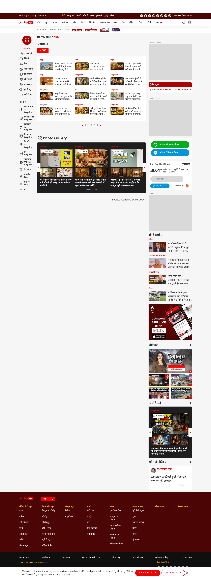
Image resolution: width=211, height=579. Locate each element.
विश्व (21, 528)
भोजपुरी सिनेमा (48, 534)
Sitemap (116, 558)
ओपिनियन (28, 94)
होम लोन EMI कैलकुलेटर (28, 145)
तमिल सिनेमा (47, 545)
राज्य (55, 22)
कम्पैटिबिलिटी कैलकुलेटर (29, 118)
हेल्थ (134, 528)
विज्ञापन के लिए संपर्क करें (183, 16)
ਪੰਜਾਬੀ (85, 15)
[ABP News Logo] (26, 22)
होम (38, 22)
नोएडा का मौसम (116, 543)
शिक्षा (140, 22)
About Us (24, 558)
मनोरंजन (65, 22)
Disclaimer (137, 558)
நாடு (106, 15)
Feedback (45, 558)
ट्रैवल (134, 516)
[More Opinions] (189, 462)
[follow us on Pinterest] (161, 16)
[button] (27, 43)
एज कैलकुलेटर (28, 153)
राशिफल (90, 510)
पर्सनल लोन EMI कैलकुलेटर (28, 110)
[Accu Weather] (187, 186)
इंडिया (21, 516)
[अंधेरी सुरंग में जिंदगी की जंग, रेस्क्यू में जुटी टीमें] (159, 380)
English (70, 15)
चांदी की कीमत (27, 183)
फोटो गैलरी (28, 79)
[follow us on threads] (149, 16)
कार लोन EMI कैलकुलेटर (28, 127)
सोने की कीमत (27, 176)
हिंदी (63, 15)
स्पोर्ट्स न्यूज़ (69, 507)
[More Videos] (189, 345)
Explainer (42, 30)
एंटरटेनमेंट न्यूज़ (48, 507)
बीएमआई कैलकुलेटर (28, 136)
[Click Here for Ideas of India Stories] (104, 30)
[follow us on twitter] (141, 16)
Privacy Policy (162, 558)
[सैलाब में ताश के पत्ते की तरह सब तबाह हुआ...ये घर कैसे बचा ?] (181, 380)
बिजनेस (92, 22)
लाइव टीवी (28, 53)
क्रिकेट (67, 510)
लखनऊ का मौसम (114, 536)
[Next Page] (100, 125)
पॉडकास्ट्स (28, 84)
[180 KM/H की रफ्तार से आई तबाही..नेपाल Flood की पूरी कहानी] (170, 361)
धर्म (88, 522)
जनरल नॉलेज (138, 522)
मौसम (67, 30)
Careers (66, 558)
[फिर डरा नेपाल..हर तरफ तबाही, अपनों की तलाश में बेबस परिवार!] (181, 393)
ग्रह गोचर (91, 534)
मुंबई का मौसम (116, 510)
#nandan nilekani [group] (162, 89)
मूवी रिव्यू (27, 89)
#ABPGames (56, 30)
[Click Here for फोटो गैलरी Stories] (91, 29)
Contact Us (186, 558)
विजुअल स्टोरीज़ (49, 510)
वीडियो (26, 58)
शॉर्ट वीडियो (28, 69)
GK (115, 22)
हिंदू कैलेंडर (92, 528)
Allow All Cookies (147, 572)
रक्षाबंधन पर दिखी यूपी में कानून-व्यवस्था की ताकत (169, 479)
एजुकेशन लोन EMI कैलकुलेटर (28, 162)
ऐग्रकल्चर (136, 539)
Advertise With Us (91, 558)
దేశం (112, 15)
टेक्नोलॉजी (23, 534)
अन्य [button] (157, 22)
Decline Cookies (173, 572)
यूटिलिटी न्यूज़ (138, 510)
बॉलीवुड (45, 516)
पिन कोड (27, 169)
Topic (48, 37)
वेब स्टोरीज (28, 74)
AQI (25, 189)
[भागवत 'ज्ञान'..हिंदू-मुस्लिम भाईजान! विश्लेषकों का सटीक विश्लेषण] (159, 393)
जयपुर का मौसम (114, 518)
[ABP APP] (159, 330)
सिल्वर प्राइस (183, 507)
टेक (123, 22)
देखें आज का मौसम (160, 186)
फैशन (134, 534)
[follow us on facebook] (145, 16)
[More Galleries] (189, 403)
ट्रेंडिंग (131, 22)
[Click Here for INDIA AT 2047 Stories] (116, 30)
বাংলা (92, 15)
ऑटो (149, 22)
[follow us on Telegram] (166, 16)
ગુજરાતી (99, 15)
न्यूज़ (47, 22)
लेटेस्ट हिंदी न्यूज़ (25, 507)
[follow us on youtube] (153, 16)
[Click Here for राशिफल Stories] (77, 30)
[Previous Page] (82, 125)
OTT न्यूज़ (46, 528)
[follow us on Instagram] (157, 16)
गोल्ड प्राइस (159, 507)
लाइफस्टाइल (105, 22)
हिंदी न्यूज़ (40, 37)
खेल (74, 22)
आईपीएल (69, 516)
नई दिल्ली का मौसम (115, 527)
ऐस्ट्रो (83, 22)
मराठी (79, 15)
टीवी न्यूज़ (46, 522)
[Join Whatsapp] (170, 16)
